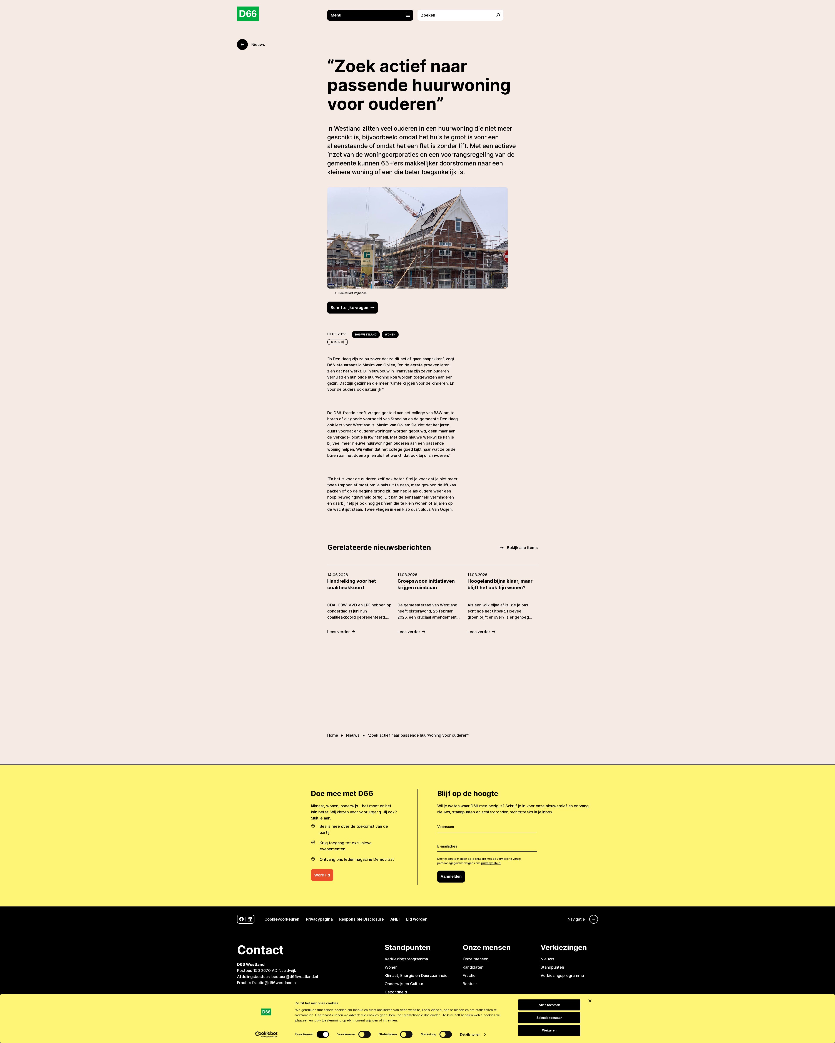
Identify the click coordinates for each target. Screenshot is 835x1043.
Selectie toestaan (549, 1018)
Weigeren (549, 1030)
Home (332, 735)
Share (335, 342)
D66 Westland (366, 334)
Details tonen (470, 1034)
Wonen (390, 334)
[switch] (364, 1034)
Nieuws (353, 735)
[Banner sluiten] (589, 1000)
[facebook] (241, 919)
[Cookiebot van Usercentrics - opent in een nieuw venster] (266, 1034)
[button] (372, 15)
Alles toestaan (549, 1005)
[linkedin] (250, 919)
